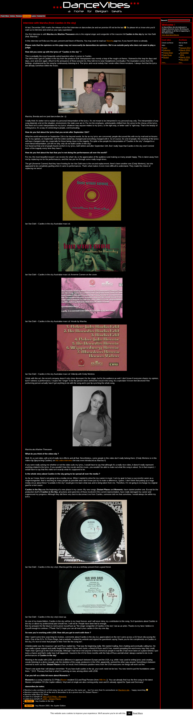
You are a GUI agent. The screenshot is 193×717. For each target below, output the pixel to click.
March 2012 (185, 50)
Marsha (109, 41)
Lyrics (34, 16)
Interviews (26, 16)
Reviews (19, 16)
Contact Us (41, 16)
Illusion (64, 680)
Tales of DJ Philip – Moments (54, 697)
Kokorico (166, 50)
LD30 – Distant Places (51, 699)
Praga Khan (168, 53)
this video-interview (64, 460)
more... (164, 62)
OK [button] (129, 713)
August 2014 (185, 48)
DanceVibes (95, 5)
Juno (165, 48)
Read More (138, 713)
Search (164, 20)
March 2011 (185, 57)
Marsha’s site (123, 690)
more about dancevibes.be (170, 35)
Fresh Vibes (5, 16)
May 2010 (184, 60)
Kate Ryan (167, 55)
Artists (12, 16)
